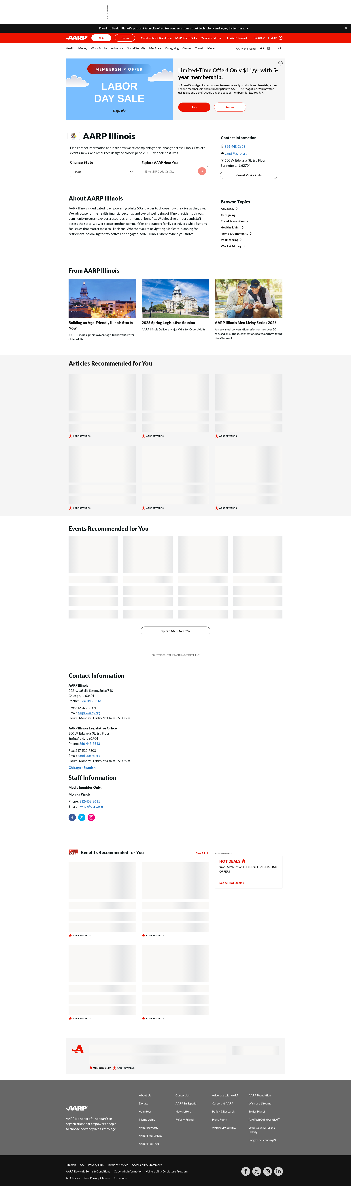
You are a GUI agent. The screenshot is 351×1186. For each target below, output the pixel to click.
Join (194, 83)
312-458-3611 (89, 777)
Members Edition (211, 14)
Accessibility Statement (147, 1141)
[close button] (280, 39)
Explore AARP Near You (160, 139)
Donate (143, 1079)
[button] (279, 24)
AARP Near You (149, 1119)
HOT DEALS (230, 837)
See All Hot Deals (230, 859)
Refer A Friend (185, 1095)
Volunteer (145, 1087)
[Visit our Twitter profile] (81, 793)
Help (262, 24)
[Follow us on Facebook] (72, 793)
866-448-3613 (235, 123)
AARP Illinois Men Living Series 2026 (246, 299)
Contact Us (183, 1071)
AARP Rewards (239, 14)
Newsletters (183, 1087)
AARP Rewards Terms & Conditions (88, 1147)
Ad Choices (73, 1154)
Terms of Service (117, 1141)
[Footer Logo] (91, 1084)
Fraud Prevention (233, 197)
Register (259, 14)
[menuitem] (70, 26)
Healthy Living (230, 203)
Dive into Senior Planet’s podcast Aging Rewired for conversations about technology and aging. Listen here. (172, 4)
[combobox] (175, 147)
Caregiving (228, 191)
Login (274, 13)
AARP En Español (186, 1079)
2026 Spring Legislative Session (168, 299)
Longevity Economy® (262, 1116)
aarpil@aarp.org (236, 130)
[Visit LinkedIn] (278, 1147)
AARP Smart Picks (186, 14)
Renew (230, 83)
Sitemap (71, 1141)
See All (200, 829)
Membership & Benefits (155, 14)
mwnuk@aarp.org (90, 783)
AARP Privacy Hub (92, 1141)
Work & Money (231, 222)
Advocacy (227, 185)
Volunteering (229, 216)
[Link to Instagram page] (91, 793)
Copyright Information (128, 1147)
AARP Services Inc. (224, 1103)
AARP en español (246, 24)
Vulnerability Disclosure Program (167, 1147)
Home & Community (234, 209)
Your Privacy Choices (97, 1154)
